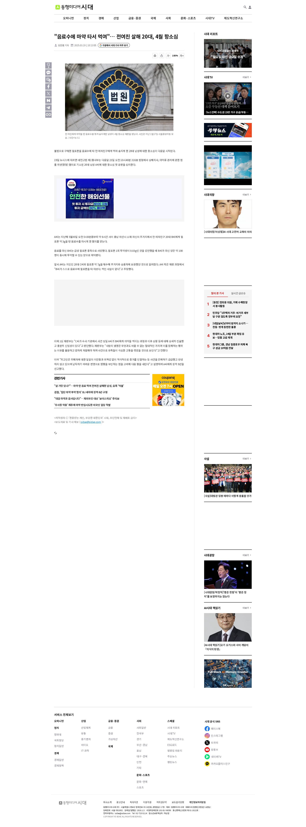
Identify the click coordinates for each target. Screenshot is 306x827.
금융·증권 (134, 18)
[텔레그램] (48, 107)
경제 (101, 18)
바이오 (84, 745)
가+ (182, 56)
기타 (139, 768)
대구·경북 (142, 756)
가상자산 (113, 739)
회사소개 (107, 802)
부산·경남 (142, 745)
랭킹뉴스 (172, 762)
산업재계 (86, 727)
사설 (206, 459)
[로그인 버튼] (250, 7)
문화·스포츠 (188, 18)
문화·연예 (142, 782)
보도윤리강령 (178, 802)
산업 (116, 18)
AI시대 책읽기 (212, 608)
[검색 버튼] (245, 7)
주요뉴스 (172, 756)
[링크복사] (48, 114)
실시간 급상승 (238, 293)
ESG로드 (172, 745)
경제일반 (59, 760)
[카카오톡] (48, 72)
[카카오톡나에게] (48, 79)
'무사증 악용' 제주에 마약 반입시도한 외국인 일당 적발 (82, 405)
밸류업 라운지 (174, 750)
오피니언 (68, 18)
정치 (86, 18)
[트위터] (48, 93)
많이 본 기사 (217, 293)
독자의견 (134, 802)
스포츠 (140, 787)
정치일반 (59, 746)
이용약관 (147, 802)
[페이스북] (48, 86)
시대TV (210, 18)
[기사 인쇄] (154, 55)
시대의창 (209, 194)
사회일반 (141, 727)
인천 (139, 762)
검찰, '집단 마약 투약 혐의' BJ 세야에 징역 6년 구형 (80, 392)
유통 (83, 733)
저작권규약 (162, 802)
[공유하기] (161, 55)
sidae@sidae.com (91, 422)
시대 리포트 (211, 34)
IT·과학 (85, 750)
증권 (110, 733)
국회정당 (59, 740)
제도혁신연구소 (233, 18)
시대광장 (209, 555)
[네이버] (48, 100)
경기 (139, 739)
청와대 (57, 734)
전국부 (140, 733)
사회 (168, 18)
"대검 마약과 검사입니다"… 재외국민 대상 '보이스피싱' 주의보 (86, 398)
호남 (139, 750)
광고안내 (121, 802)
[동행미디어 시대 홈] (74, 7)
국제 (153, 18)
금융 (110, 727)
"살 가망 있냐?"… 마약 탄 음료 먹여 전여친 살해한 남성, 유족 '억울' (89, 386)
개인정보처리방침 (197, 802)
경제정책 (59, 765)
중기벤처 (86, 739)
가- (168, 56)
